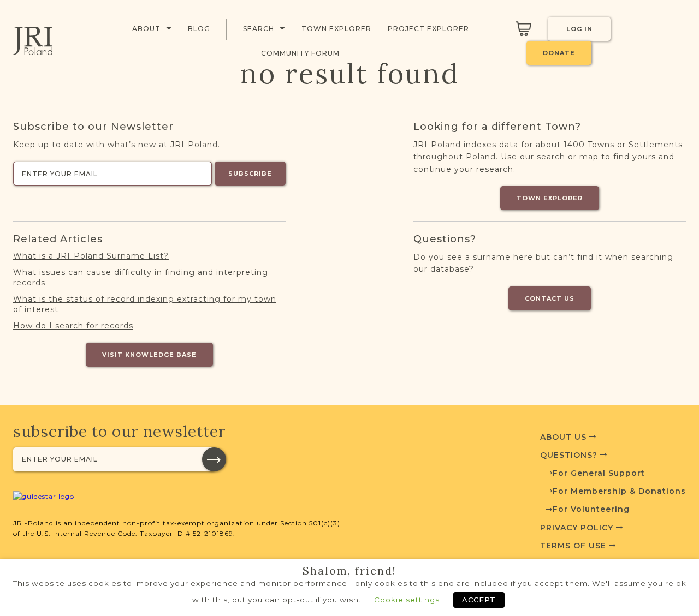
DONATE (559, 53)
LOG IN (579, 29)
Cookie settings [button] (407, 599)
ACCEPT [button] (479, 599)
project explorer (428, 29)
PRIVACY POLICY (578, 528)
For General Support (599, 473)
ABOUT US (564, 437)
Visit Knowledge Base (149, 354)
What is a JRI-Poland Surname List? (91, 256)
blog (199, 29)
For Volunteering (591, 509)
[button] (214, 459)
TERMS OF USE (574, 546)
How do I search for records (73, 326)
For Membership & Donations (619, 491)
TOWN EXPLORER (550, 198)
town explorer (336, 29)
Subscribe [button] (250, 173)
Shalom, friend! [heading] (349, 570)
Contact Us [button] (549, 298)
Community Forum (300, 53)
